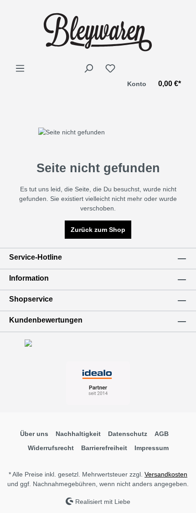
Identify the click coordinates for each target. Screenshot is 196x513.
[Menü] (20, 68)
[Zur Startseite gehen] (98, 31)
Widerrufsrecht (51, 447)
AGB (162, 433)
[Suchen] (88, 68)
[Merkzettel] (110, 68)
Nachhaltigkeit (78, 433)
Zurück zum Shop (98, 229)
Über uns (34, 433)
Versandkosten (165, 474)
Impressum (151, 447)
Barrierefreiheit (104, 447)
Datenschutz (127, 433)
